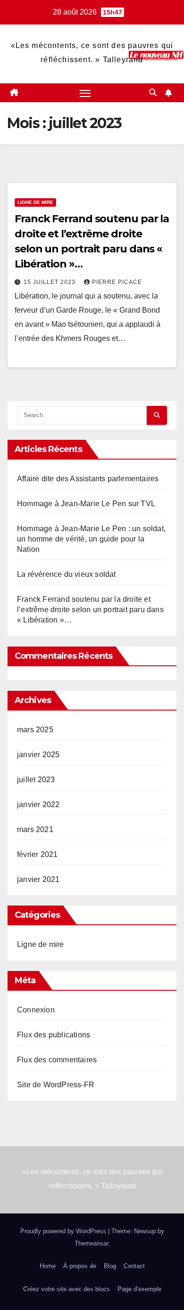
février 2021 (37, 854)
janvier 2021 (38, 879)
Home (48, 1266)
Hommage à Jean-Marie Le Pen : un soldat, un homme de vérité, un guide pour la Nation (91, 539)
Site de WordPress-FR (55, 1085)
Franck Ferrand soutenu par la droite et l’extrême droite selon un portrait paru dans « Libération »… (90, 609)
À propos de (79, 1266)
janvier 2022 (38, 805)
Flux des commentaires (57, 1060)
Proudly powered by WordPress (64, 1231)
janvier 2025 (38, 755)
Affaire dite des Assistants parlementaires (88, 479)
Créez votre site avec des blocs (66, 1289)
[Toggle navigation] (85, 92)
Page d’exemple (139, 1289)
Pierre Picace (117, 282)
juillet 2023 (36, 780)
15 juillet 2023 (50, 282)
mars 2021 (35, 829)
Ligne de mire (35, 202)
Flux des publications (53, 1035)
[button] (153, 93)
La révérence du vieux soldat (66, 574)
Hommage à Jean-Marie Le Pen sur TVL (86, 504)
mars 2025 (35, 730)
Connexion (36, 1010)
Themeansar (91, 1243)
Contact (134, 1266)
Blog (110, 1266)
